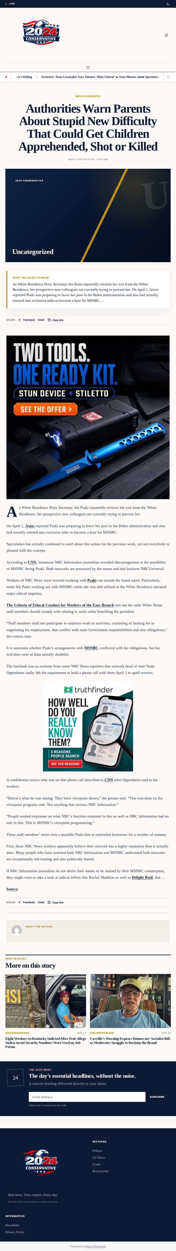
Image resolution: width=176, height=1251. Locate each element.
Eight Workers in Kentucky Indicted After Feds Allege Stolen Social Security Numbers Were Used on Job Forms (45, 1043)
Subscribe (157, 1096)
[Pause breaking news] (167, 77)
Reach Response (95, 1246)
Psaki (91, 580)
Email (41, 319)
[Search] (166, 35)
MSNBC (91, 648)
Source (12, 889)
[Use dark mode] (168, 4)
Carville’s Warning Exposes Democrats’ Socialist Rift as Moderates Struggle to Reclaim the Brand (130, 1041)
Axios (30, 526)
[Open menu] (88, 67)
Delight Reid (142, 877)
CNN (32, 562)
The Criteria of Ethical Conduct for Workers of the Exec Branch (60, 605)
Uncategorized (88, 96)
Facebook (29, 319)
